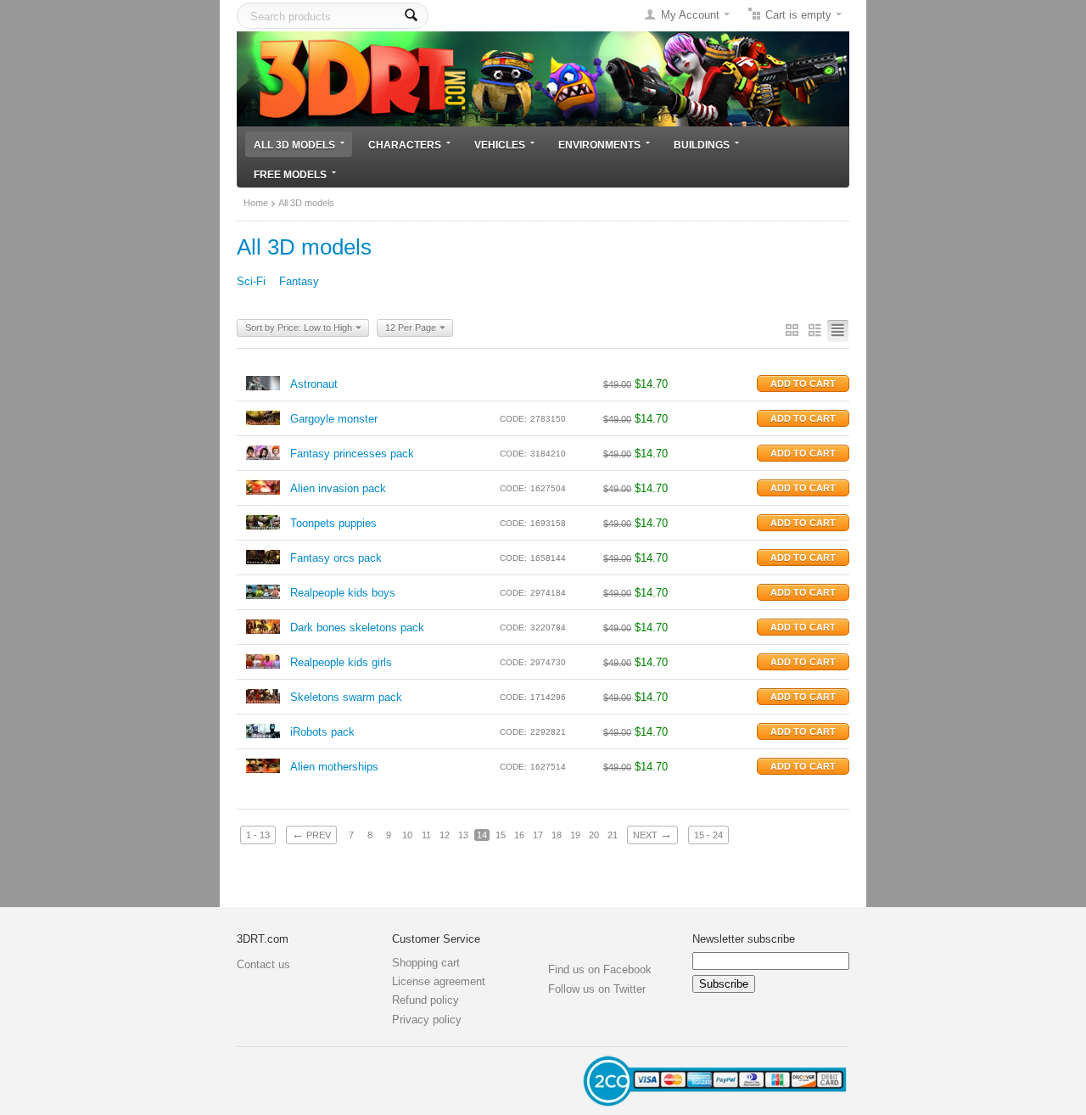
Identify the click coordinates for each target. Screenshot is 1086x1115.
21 (612, 835)
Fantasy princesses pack (352, 453)
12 (444, 835)
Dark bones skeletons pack (357, 627)
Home (256, 203)
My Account (690, 14)
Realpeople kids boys (342, 592)
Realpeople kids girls (341, 662)
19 (575, 835)
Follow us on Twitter (597, 989)
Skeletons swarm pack (346, 697)
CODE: (513, 418)
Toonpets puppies (333, 523)
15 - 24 (708, 835)
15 (500, 835)
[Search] (411, 16)
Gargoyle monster (334, 418)
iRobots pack (322, 732)
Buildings (702, 144)
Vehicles (499, 144)
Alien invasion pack (338, 488)
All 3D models (294, 144)
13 (463, 835)
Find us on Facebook (600, 969)
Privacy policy (427, 1019)
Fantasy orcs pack (336, 558)
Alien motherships (334, 766)
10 (407, 835)
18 (556, 835)
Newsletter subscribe (743, 939)
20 (594, 835)
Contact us (263, 964)
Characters (404, 144)
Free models (290, 174)
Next (652, 834)
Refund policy (425, 1000)
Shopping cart (426, 962)
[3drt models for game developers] (543, 77)
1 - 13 (258, 835)
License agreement (438, 981)
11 (426, 835)
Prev (311, 834)
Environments (599, 144)
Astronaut (314, 384)
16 (519, 835)
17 (538, 835)
